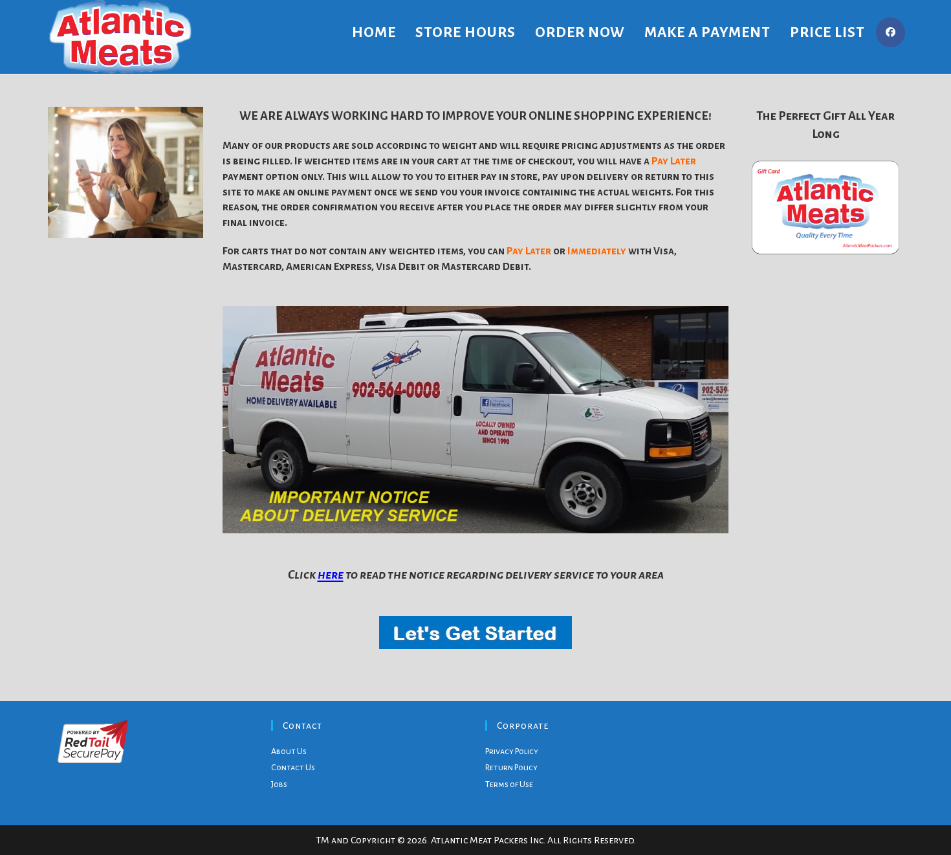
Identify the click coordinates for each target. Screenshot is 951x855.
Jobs (279, 784)
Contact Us (293, 767)
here (331, 574)
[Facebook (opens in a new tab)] (890, 32)
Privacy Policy (511, 751)
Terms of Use (509, 784)
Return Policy (511, 767)
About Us (289, 751)
